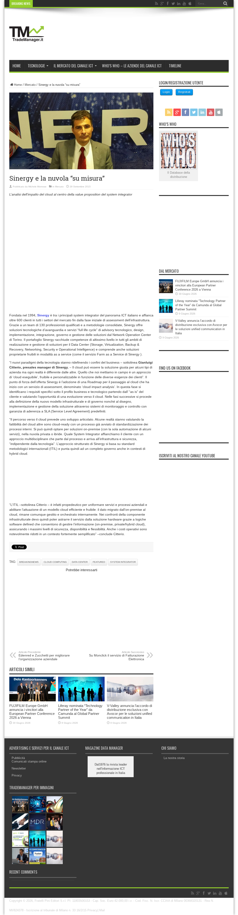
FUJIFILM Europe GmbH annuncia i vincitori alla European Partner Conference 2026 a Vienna (32, 711)
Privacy (17, 775)
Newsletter (19, 768)
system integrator (123, 562)
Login (166, 92)
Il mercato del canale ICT (73, 66)
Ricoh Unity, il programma (51, 3)
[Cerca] (225, 3)
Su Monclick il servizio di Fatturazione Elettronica (116, 656)
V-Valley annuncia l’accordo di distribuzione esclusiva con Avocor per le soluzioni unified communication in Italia (129, 711)
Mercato (30, 84)
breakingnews (29, 562)
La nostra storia (174, 758)
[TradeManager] (26, 48)
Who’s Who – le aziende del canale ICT (132, 66)
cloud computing (55, 562)
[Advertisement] (81, 232)
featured (99, 562)
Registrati (184, 92)
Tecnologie (36, 66)
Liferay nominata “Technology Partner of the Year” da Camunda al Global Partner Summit (80, 711)
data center (80, 562)
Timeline (175, 66)
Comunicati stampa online (29, 761)
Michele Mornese (37, 186)
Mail (102, 910)
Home (17, 66)
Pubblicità (18, 758)
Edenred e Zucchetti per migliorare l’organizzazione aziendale (44, 656)
